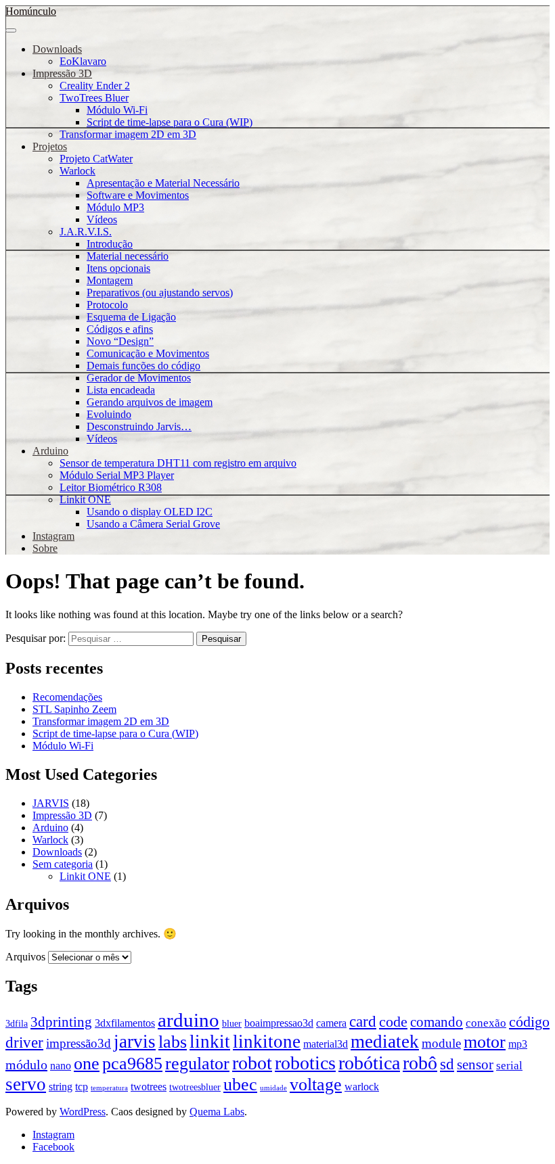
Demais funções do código (143, 365)
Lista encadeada (121, 390)
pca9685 (132, 1063)
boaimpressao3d (278, 1023)
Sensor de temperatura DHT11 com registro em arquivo (178, 463)
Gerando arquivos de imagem (150, 402)
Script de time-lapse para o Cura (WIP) (169, 122)
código (529, 1022)
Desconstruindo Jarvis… (139, 426)
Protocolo (107, 304)
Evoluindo (109, 414)
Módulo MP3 (115, 207)
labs (172, 1041)
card (362, 1021)
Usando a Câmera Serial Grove (153, 524)
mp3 (517, 1044)
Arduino (50, 451)
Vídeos (102, 219)
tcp (81, 1086)
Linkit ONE (85, 499)
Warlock (77, 171)
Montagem (110, 280)
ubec (240, 1084)
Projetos (49, 146)
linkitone (267, 1041)
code (393, 1022)
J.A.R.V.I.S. (86, 231)
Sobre (45, 548)
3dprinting (61, 1022)
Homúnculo (30, 11)
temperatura (109, 1088)
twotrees (148, 1086)
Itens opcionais (118, 268)
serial (509, 1065)
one (86, 1063)
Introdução (110, 244)
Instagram (53, 536)
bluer (232, 1024)
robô (420, 1062)
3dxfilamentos (125, 1023)
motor (485, 1041)
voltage (316, 1084)
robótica (369, 1062)
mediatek (385, 1041)
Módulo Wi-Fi (117, 110)
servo (25, 1084)
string (60, 1086)
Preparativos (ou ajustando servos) (160, 292)
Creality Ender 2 (95, 85)
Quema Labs (217, 1111)
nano (60, 1065)
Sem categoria (62, 864)
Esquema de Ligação (131, 317)
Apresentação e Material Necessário (163, 183)
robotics (305, 1062)
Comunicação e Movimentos (148, 353)
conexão (486, 1022)
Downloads (57, 49)
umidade (273, 1088)
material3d (325, 1044)
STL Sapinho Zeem (74, 709)
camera (331, 1023)
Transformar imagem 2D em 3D (128, 134)
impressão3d (78, 1043)
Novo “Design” (120, 341)
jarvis (135, 1041)
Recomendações (67, 697)
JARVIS (50, 803)
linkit (210, 1041)
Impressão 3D (62, 73)
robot (252, 1062)
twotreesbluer (195, 1087)
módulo (26, 1064)
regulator (197, 1063)
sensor (475, 1064)
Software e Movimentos (138, 195)
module (441, 1043)
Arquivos (25, 956)
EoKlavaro (83, 61)
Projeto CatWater (96, 158)
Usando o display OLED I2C (150, 511)
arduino (188, 1020)
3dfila (16, 1024)
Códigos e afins (120, 329)
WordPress (83, 1111)
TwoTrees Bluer (94, 97)
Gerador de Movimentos (139, 377)
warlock (362, 1086)
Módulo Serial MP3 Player (117, 475)
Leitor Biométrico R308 (111, 487)
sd (447, 1064)
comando (436, 1022)
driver (24, 1042)
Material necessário (128, 256)
